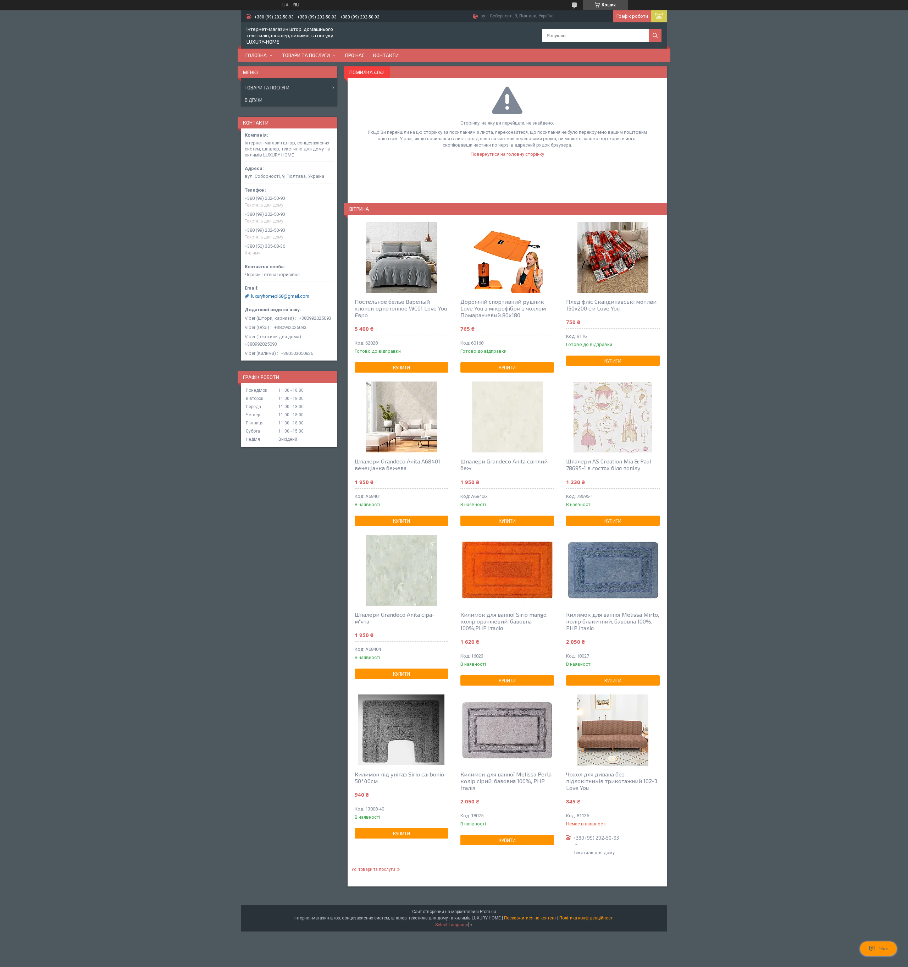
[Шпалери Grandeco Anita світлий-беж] (507, 416)
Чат (883, 948)
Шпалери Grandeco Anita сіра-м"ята (394, 618)
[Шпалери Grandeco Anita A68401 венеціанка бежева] (401, 416)
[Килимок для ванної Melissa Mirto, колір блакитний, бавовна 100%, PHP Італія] (613, 570)
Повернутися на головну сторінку (507, 154)
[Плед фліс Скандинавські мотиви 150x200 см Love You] (613, 257)
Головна (256, 55)
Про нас (355, 55)
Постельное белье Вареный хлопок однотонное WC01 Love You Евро (401, 308)
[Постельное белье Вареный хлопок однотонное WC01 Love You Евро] (401, 257)
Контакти (386, 55)
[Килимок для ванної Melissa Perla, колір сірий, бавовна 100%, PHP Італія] (507, 729)
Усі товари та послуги (373, 869)
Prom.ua (488, 911)
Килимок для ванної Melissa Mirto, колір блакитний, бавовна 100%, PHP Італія (612, 621)
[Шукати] (655, 35)
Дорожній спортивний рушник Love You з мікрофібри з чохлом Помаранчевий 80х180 (503, 308)
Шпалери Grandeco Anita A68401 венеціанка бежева (397, 464)
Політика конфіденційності (586, 918)
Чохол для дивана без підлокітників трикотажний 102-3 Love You (611, 781)
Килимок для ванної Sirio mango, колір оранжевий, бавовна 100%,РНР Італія (504, 621)
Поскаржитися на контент (530, 918)
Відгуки (253, 100)
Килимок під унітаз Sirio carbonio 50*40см (399, 777)
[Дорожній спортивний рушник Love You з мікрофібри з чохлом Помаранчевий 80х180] (507, 257)
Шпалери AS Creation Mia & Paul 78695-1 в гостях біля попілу (608, 464)
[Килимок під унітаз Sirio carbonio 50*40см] (401, 729)
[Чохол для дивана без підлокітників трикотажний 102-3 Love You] (613, 729)
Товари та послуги (306, 55)
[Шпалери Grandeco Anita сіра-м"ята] (401, 570)
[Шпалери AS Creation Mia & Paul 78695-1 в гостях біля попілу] (613, 416)
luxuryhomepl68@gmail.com (280, 296)
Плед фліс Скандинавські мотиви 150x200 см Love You (611, 305)
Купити (401, 367)
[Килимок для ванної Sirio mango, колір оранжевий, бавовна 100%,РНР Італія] (507, 570)
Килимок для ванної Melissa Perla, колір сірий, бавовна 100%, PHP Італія (506, 781)
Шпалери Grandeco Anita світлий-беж (505, 464)
